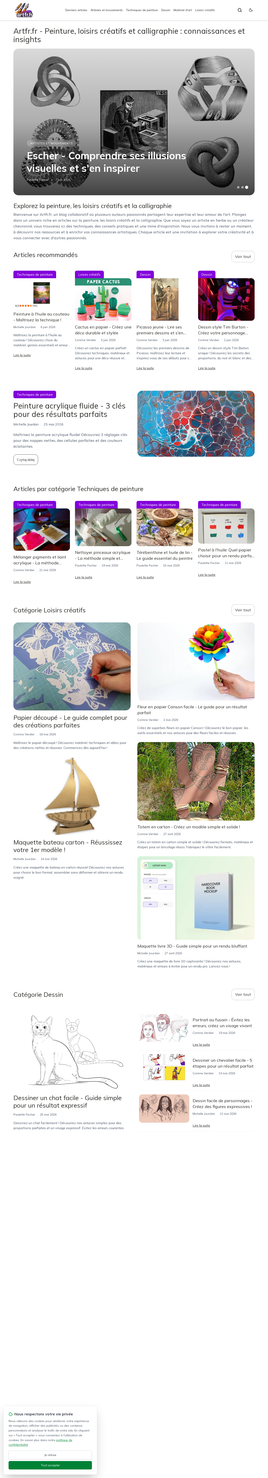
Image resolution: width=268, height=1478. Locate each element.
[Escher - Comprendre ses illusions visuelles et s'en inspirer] (134, 122)
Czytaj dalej (26, 460)
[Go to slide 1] (238, 187)
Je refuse (50, 1455)
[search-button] (239, 10)
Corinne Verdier (85, 340)
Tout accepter (50, 1465)
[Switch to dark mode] (251, 10)
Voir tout (243, 256)
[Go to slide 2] (242, 187)
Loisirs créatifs (205, 10)
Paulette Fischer (38, 180)
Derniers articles (76, 10)
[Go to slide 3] (246, 187)
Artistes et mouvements (107, 10)
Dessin (165, 10)
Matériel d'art (183, 10)
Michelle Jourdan (24, 327)
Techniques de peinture (142, 10)
